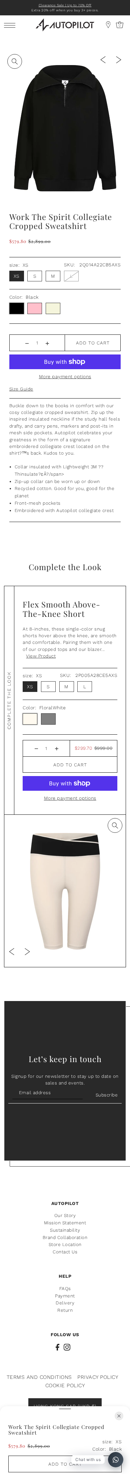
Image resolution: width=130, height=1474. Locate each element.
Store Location (65, 1244)
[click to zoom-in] (14, 61)
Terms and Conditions (39, 1377)
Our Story (65, 1215)
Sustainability (65, 1230)
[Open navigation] (11, 25)
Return (65, 1310)
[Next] (119, 59)
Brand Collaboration (65, 1237)
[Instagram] (67, 1347)
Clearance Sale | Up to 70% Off (65, 5)
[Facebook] (57, 1347)
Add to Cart (93, 342)
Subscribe (107, 1094)
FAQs (65, 1288)
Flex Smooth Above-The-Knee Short (61, 609)
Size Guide (21, 389)
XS (17, 276)
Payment (65, 1295)
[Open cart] (108, 24)
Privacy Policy (97, 1377)
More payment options (65, 376)
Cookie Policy (65, 1385)
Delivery (65, 1302)
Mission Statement (65, 1222)
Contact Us (65, 1251)
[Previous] (103, 59)
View (41, 656)
